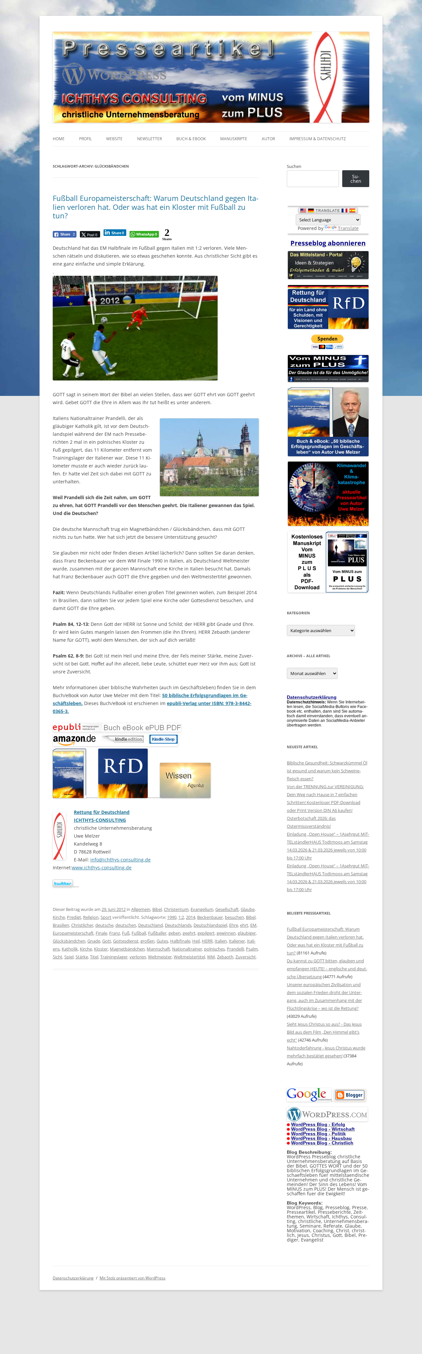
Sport (106, 917)
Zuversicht (245, 957)
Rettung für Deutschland (102, 812)
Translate (348, 228)
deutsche (104, 925)
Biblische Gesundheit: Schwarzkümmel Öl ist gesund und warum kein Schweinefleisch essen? (327, 771)
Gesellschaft (227, 909)
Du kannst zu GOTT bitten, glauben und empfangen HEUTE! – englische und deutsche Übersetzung (327, 969)
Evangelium (202, 909)
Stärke (81, 957)
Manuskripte (233, 139)
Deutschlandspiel (210, 925)
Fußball (139, 933)
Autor (268, 139)
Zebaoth (225, 957)
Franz (114, 933)
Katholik (70, 949)
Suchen (294, 166)
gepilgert (206, 933)
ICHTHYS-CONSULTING (100, 820)
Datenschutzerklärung (73, 1278)
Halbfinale (180, 941)
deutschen (125, 925)
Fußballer (157, 933)
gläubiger (247, 933)
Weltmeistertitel (189, 957)
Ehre (233, 925)
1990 (171, 917)
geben (174, 933)
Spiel (69, 957)
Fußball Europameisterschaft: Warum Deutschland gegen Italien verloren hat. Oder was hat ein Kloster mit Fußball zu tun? (155, 206)
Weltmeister (160, 957)
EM (253, 925)
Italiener (237, 941)
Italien (221, 941)
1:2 (181, 917)
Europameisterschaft (73, 933)
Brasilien (61, 925)
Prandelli (235, 949)
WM (211, 957)
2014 (190, 917)
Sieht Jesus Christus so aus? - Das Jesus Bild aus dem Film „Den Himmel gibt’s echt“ (324, 1032)
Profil (85, 139)
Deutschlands (178, 925)
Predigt (74, 917)
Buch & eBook (191, 139)
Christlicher (82, 925)
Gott (106, 941)
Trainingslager (114, 957)
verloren (138, 957)
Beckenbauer (210, 917)
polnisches (214, 949)
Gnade (93, 941)
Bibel (157, 909)
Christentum (176, 909)
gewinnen (226, 933)
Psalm (252, 949)
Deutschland (150, 925)
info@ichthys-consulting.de (120, 859)
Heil (196, 941)
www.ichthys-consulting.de (102, 867)
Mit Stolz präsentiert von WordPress (133, 1278)
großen (147, 941)
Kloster (101, 949)
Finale (101, 933)
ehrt (244, 925)
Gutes (162, 941)
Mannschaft (158, 949)
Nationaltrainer (187, 949)
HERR (207, 941)
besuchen (234, 917)
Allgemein (140, 909)
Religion (91, 917)
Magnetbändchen (127, 949)
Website (114, 139)
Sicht (57, 957)
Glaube (248, 909)
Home (59, 139)
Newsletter (149, 139)
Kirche (59, 917)
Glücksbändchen (69, 941)
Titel (94, 957)
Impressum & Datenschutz (317, 139)
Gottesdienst (125, 941)
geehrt (189, 933)
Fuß (126, 933)
